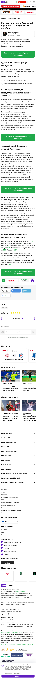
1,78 (4, 250)
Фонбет (4, 308)
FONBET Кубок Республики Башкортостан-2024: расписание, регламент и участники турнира (10, 387)
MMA (2, 532)
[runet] (3, 650)
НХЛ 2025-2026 (6, 464)
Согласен (18, 676)
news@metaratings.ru (13, 619)
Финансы (4, 534)
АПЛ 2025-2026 (6, 469)
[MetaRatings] (7, 585)
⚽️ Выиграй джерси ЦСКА (11, 6)
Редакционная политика (8, 513)
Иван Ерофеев (13, 33)
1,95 (9, 264)
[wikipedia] (21, 650)
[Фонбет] (30, 12)
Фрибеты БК (5, 438)
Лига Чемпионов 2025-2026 (10, 478)
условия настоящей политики (12, 670)
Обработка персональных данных (11, 510)
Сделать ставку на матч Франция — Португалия (18, 54)
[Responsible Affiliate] (8, 661)
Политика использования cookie (10, 508)
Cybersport (4, 529)
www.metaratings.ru (21, 591)
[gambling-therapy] (29, 655)
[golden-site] (10, 650)
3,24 (22, 243)
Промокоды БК (6, 433)
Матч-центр (5, 346)
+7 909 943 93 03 (11, 622)
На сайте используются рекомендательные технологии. (17, 644)
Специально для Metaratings (9, 497)
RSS (2, 500)
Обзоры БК (5, 447)
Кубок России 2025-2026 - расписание (14, 473)
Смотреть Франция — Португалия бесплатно (18, 137)
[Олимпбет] (18, 12)
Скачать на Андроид (8, 442)
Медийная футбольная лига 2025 (12, 482)
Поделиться (16, 318)
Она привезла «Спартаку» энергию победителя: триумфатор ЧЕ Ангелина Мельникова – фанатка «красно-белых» (11, 416)
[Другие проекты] (6, 2)
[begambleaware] (17, 655)
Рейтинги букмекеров (9, 451)
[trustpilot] (5, 655)
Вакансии (4, 494)
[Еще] (34, 2)
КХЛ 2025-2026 (6, 456)
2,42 (32, 241)
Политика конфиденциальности (10, 502)
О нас (3, 492)
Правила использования (8, 505)
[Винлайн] (6, 12)
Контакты (4, 489)
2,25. (15, 250)
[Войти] (30, 2)
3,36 (8, 248)
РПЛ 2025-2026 (6, 460)
